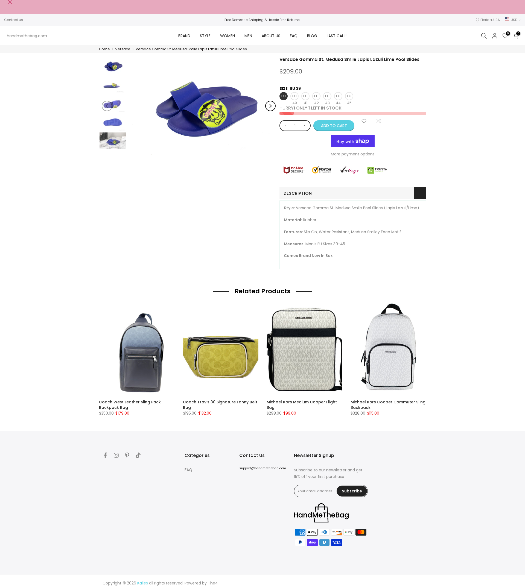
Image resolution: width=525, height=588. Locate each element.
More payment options (353, 154)
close (6, 2)
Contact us (13, 19)
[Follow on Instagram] (116, 455)
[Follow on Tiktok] (138, 455)
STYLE (205, 36)
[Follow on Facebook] (105, 455)
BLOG (312, 36)
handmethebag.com (27, 36)
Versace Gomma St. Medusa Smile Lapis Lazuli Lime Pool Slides (191, 49)
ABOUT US (271, 36)
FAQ (294, 36)
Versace (122, 49)
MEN (248, 36)
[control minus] (284, 125)
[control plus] (306, 125)
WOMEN (227, 36)
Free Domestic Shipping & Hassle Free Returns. (262, 19)
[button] (270, 106)
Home (104, 49)
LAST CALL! (336, 36)
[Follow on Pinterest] (127, 455)
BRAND (184, 36)
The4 (213, 583)
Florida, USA (490, 19)
